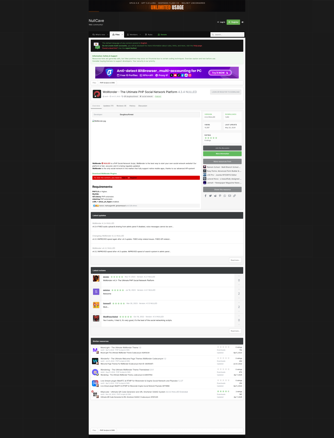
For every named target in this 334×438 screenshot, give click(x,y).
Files (117, 35)
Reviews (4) (121, 106)
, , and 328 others (118, 206)
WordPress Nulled (110, 317)
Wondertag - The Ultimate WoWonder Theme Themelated (125, 370)
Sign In (124, 178)
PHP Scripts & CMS (122, 350)
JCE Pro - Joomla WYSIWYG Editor (222, 175)
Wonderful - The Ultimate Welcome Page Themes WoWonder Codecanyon (132, 358)
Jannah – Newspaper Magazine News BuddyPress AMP (231, 183)
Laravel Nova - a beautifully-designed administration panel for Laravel (237, 179)
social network (147, 96)
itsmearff (107, 303)
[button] (108, 34)
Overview (96, 106)
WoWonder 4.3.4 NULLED (103, 223)
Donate (164, 35)
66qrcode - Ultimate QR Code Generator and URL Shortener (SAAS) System (133, 392)
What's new (100, 35)
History (132, 106)
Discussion (142, 106)
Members (134, 35)
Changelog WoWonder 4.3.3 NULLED (108, 236)
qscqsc (106, 277)
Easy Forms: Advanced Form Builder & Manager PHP (229, 171)
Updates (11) (108, 106)
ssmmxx (106, 290)
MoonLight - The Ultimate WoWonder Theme (119, 347)
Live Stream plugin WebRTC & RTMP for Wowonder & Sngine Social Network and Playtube (139, 381)
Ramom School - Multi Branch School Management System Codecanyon (237, 167)
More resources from (222, 161)
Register (133, 178)
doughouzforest (132, 96)
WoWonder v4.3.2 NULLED (103, 248)
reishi (103, 372)
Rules (150, 35)
